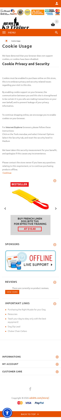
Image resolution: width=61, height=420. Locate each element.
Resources (12, 314)
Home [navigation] (6, 41)
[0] (53, 25)
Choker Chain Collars (17, 331)
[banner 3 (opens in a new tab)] (30, 208)
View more (12, 292)
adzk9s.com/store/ (39, 397)
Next (56, 208)
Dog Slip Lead (14, 326)
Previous (5, 208)
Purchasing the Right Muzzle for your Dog (27, 309)
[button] (56, 32)
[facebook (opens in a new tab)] (30, 389)
